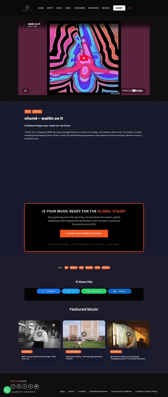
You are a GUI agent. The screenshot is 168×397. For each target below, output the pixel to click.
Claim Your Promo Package (84, 233)
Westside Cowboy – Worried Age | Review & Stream (84, 357)
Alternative (116, 351)
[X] (30, 386)
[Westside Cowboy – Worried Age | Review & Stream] (84, 334)
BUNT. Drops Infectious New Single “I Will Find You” (39, 357)
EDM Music (37, 111)
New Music (89, 268)
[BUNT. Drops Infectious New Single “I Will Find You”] (39, 334)
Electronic (27, 351)
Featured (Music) (73, 351)
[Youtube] (36, 386)
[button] (130, 8)
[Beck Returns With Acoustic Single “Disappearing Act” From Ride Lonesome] (128, 334)
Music (28, 111)
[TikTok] (24, 386)
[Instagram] (19, 386)
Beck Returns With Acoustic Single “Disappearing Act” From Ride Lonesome (127, 357)
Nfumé (97, 268)
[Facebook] (13, 386)
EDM (66, 268)
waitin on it (105, 268)
